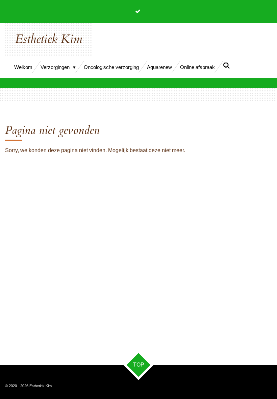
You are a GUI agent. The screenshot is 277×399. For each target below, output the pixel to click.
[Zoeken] (226, 65)
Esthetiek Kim (48, 39)
